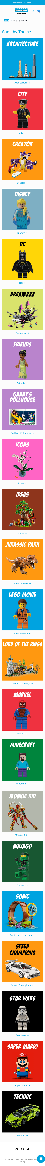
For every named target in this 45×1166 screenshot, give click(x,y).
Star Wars (21, 1035)
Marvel (21, 733)
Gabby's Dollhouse (21, 433)
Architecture (21, 82)
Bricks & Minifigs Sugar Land (21, 1159)
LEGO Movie (21, 633)
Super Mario (21, 1085)
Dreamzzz (21, 333)
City (21, 133)
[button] (5, 11)
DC (21, 283)
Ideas (21, 533)
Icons (21, 483)
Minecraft (21, 783)
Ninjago (21, 885)
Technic (21, 1135)
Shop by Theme (19, 20)
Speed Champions (21, 985)
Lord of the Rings (21, 683)
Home (6, 20)
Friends (21, 383)
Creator (21, 183)
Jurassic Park (21, 583)
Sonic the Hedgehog (21, 935)
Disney (21, 233)
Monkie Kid (21, 835)
